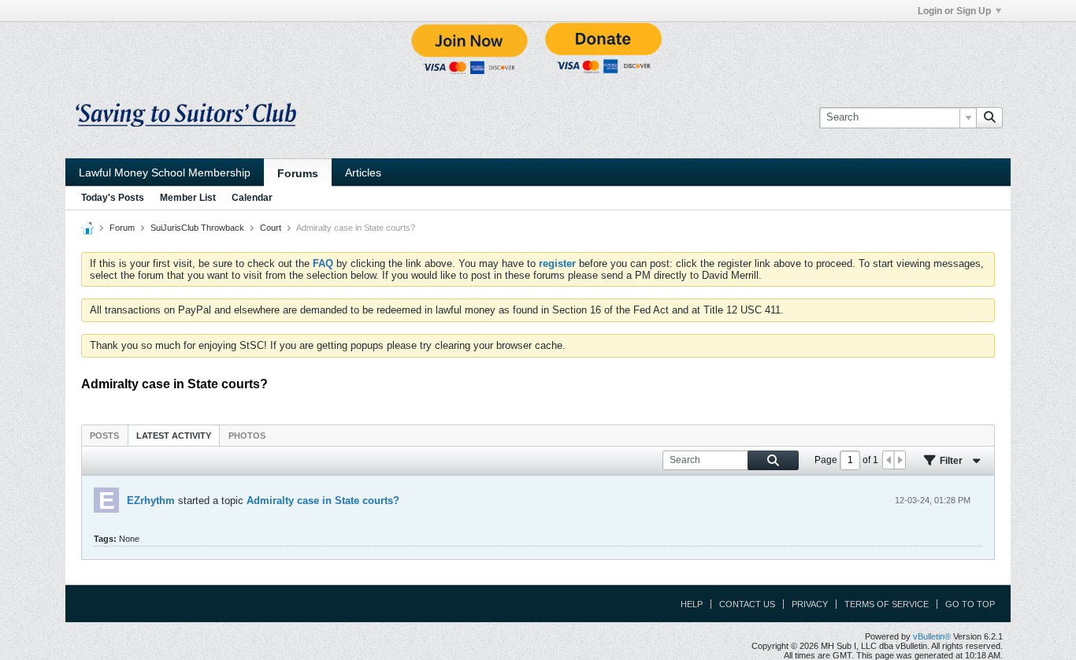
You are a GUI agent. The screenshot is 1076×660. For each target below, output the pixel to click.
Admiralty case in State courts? (323, 500)
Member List (188, 197)
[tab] (104, 435)
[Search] (989, 117)
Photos (246, 435)
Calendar (252, 197)
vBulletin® (932, 636)
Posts (104, 435)
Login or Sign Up (954, 11)
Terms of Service (886, 604)
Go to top (970, 604)
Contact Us (747, 604)
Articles (363, 172)
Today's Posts (112, 197)
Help (692, 604)
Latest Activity (173, 435)
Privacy (810, 604)
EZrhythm (151, 500)
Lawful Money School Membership (164, 172)
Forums (297, 173)
